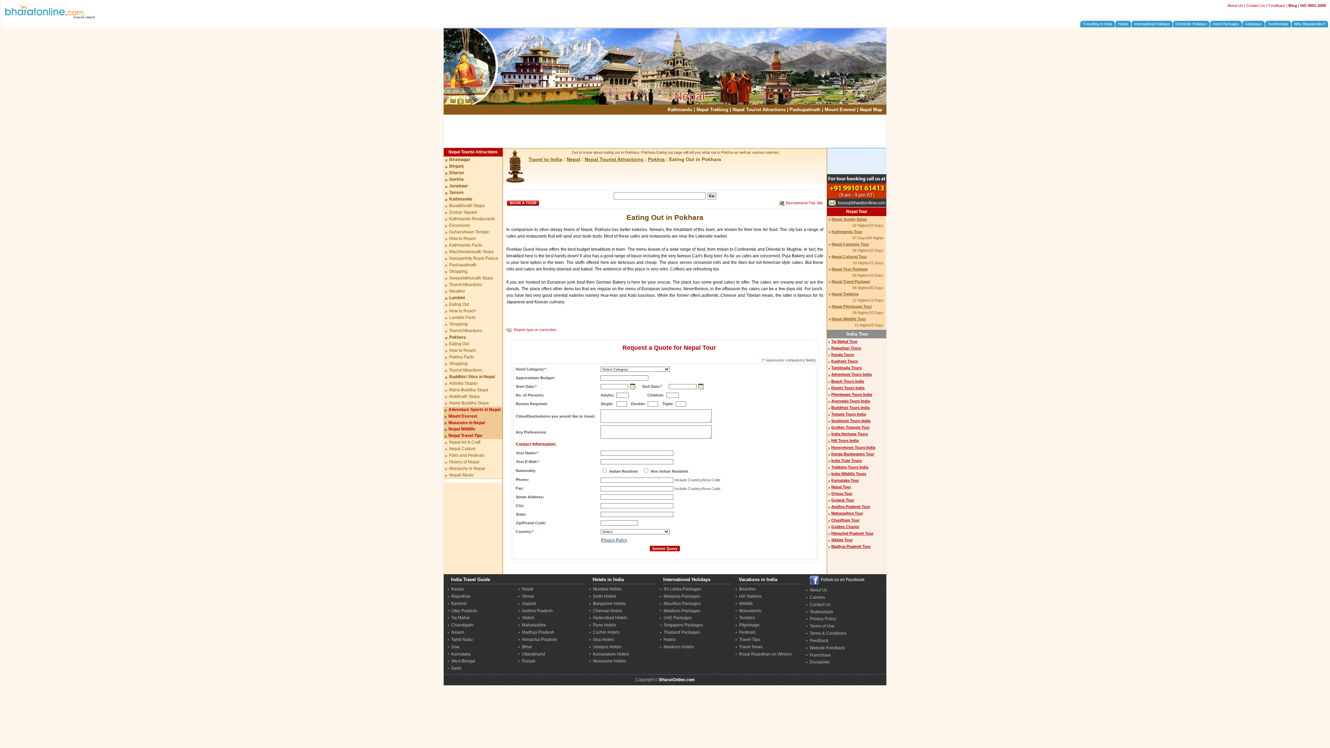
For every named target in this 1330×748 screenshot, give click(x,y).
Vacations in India (758, 579)
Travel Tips (749, 639)
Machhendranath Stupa (471, 251)
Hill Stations (750, 596)
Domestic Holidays (1191, 24)
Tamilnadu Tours (846, 368)
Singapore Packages (683, 625)
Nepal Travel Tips (465, 435)
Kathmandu (680, 109)
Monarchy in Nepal (467, 468)
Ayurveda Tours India (850, 401)
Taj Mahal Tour (844, 341)
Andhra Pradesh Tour (850, 507)
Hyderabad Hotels (610, 617)
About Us (1235, 5)
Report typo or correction (535, 330)
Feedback (1276, 5)
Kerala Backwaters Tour (852, 454)
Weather (457, 291)
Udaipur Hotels (607, 646)
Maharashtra (534, 625)
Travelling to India (1097, 24)
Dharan (456, 172)
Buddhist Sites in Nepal (472, 376)
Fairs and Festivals (467, 455)
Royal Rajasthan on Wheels (765, 654)
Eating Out (459, 304)
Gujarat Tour (842, 500)
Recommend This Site (804, 203)
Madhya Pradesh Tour (851, 546)
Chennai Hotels (607, 610)
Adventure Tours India (851, 374)
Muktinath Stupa (464, 396)
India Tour (857, 334)
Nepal (573, 159)
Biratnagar (459, 159)
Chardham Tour (845, 520)
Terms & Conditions (828, 633)
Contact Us (1255, 5)
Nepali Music (461, 475)
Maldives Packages (682, 610)
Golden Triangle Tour (850, 427)
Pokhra (656, 159)
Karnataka (461, 654)
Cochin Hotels (606, 632)
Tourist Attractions (465, 284)
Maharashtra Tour (847, 513)
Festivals (747, 632)
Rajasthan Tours (846, 348)
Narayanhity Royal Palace (473, 258)
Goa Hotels (603, 639)
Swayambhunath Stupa (471, 278)
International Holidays (1152, 24)
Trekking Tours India (849, 467)
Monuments (750, 610)
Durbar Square (463, 212)
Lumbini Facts (462, 317)
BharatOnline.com (677, 679)
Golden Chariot (845, 527)
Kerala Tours (842, 355)
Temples (747, 617)
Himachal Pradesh (539, 639)
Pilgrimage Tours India (851, 394)
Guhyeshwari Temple (469, 232)
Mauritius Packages (682, 603)
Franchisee (820, 655)
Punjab (528, 661)
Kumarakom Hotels (611, 654)
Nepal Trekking (712, 109)
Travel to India (545, 159)
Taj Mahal (460, 617)
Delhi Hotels (604, 596)
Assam (457, 632)
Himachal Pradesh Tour (852, 533)
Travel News (751, 646)
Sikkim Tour (842, 540)
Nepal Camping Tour (850, 244)
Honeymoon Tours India (853, 447)
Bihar (527, 646)
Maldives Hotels (679, 646)
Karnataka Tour (845, 480)
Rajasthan (461, 596)
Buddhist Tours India (850, 408)
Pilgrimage (749, 625)
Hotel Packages (1226, 24)
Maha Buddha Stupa (468, 390)
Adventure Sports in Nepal (474, 409)
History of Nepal (464, 462)
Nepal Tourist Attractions (759, 109)
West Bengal (463, 661)
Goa (455, 646)
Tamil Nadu (462, 639)
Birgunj (456, 166)
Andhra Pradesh (537, 610)
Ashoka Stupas (463, 383)
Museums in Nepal (467, 422)
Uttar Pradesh (464, 610)
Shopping (458, 271)
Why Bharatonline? (1309, 24)
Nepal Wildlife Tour (849, 319)
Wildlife (746, 603)
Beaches (747, 589)
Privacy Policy (614, 540)
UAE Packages (678, 617)
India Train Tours (846, 460)
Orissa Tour (841, 493)
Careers (817, 597)
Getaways (1253, 24)
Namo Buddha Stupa (469, 403)
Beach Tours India (847, 381)
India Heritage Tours (849, 434)
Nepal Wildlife (462, 429)
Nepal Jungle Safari (849, 219)
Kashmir (459, 603)
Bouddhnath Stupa (467, 205)
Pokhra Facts (461, 357)
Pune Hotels (604, 625)
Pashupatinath (805, 109)
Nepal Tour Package (850, 269)
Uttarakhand (533, 654)
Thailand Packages (682, 632)
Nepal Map (871, 109)
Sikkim (528, 617)
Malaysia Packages (682, 596)
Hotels (1123, 24)
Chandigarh (462, 625)
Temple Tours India (848, 414)
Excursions (459, 225)
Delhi (456, 668)
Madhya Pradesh (538, 632)
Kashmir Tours (844, 361)
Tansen (456, 192)
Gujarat (529, 603)
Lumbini (457, 297)
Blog (1292, 5)
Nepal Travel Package (851, 281)
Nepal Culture (462, 448)
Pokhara (457, 337)
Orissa (528, 596)
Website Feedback (827, 647)
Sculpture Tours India (850, 421)
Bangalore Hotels (609, 603)
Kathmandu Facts (465, 245)
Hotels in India (608, 579)
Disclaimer (820, 662)
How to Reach (462, 238)
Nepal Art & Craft (464, 442)
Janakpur (458, 186)
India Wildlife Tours (848, 474)
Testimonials (1278, 24)
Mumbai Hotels (607, 589)
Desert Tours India (847, 388)
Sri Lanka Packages (682, 589)
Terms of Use (822, 626)
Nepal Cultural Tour (849, 257)
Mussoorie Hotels (609, 661)
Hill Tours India (845, 440)
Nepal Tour (856, 211)
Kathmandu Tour (847, 232)
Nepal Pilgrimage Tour (852, 306)
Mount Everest (840, 109)
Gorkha (456, 179)
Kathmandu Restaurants (472, 218)
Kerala (457, 589)
